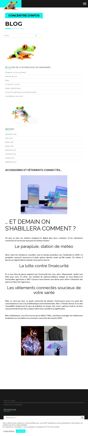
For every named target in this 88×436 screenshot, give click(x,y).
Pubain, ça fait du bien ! (13, 88)
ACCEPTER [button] (20, 431)
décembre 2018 (10, 134)
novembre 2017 (10, 154)
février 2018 (9, 142)
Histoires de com (11, 76)
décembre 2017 (10, 150)
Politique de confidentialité (13, 405)
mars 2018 (8, 138)
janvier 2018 (9, 146)
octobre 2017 (9, 158)
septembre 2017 (10, 162)
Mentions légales (9, 401)
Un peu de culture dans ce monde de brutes (20, 92)
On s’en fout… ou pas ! (12, 84)
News (7, 80)
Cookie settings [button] (8, 431)
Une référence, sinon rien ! (14, 96)
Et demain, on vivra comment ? (16, 72)
